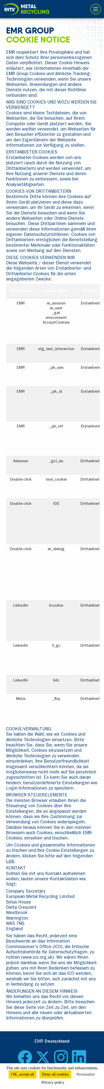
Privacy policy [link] (52, 1082)
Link (10, 862)
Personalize (85, 1074)
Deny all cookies (55, 1074)
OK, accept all (22, 1074)
